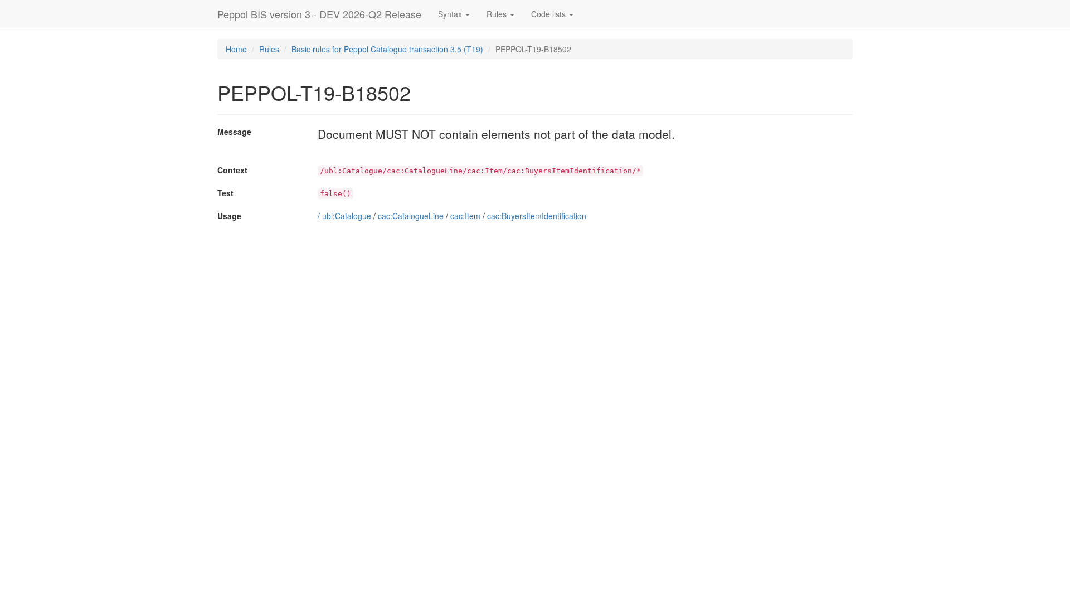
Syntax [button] (451, 14)
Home (236, 49)
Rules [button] (498, 14)
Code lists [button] (549, 14)
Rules (269, 49)
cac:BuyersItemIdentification (536, 215)
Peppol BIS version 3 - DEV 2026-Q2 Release (319, 14)
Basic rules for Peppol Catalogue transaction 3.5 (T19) (387, 49)
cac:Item (465, 215)
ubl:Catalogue (346, 215)
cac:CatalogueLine (411, 215)
